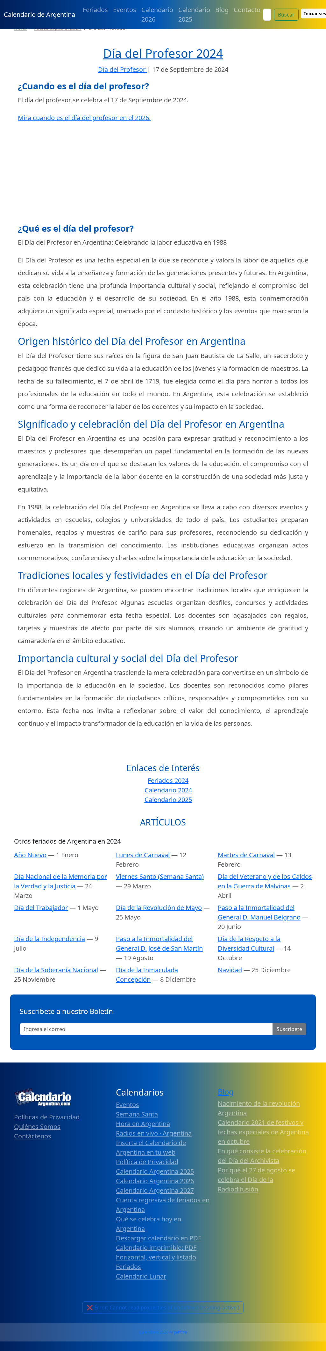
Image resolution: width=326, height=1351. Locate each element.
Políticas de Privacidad (47, 1117)
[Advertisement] (163, 173)
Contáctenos (32, 1136)
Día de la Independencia (49, 938)
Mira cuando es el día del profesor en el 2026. (84, 117)
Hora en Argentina (143, 1123)
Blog (222, 9)
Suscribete (289, 1029)
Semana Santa (137, 1114)
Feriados (95, 9)
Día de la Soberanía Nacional (56, 970)
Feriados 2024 (168, 780)
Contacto (247, 9)
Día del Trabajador (41, 907)
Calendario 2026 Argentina (163, 1332)
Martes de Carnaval (246, 855)
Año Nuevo (30, 855)
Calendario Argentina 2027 (155, 1190)
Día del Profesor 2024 (163, 53)
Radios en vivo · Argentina (154, 1133)
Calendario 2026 (157, 14)
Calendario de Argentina (39, 14)
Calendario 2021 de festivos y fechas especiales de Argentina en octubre (263, 1132)
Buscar (286, 14)
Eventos (124, 9)
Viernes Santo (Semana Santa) (160, 876)
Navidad (230, 970)
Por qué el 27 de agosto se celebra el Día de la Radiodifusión (256, 1179)
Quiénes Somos (37, 1126)
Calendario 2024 (168, 790)
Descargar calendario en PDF (158, 1238)
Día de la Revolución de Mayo (159, 907)
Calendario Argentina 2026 (155, 1181)
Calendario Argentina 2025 (155, 1171)
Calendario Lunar (141, 1276)
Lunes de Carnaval (143, 855)
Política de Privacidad (147, 1162)
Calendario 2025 (194, 14)
